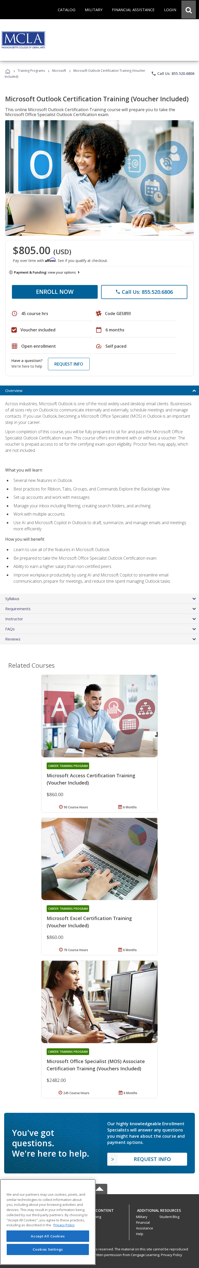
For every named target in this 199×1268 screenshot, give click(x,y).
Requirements (18, 608)
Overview (14, 390)
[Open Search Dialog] (188, 10)
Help (139, 1233)
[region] (48, 1222)
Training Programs (31, 70)
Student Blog (169, 1216)
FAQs (10, 628)
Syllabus (12, 598)
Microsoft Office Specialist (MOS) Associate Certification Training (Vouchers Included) (96, 1065)
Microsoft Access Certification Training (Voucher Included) (91, 779)
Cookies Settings (48, 1249)
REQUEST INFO (68, 364)
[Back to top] (99, 1209)
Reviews (12, 639)
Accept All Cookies (48, 1236)
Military (141, 1216)
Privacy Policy (171, 1254)
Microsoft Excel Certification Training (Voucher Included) (89, 922)
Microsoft (59, 70)
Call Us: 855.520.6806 (172, 73)
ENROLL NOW (55, 291)
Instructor (14, 618)
